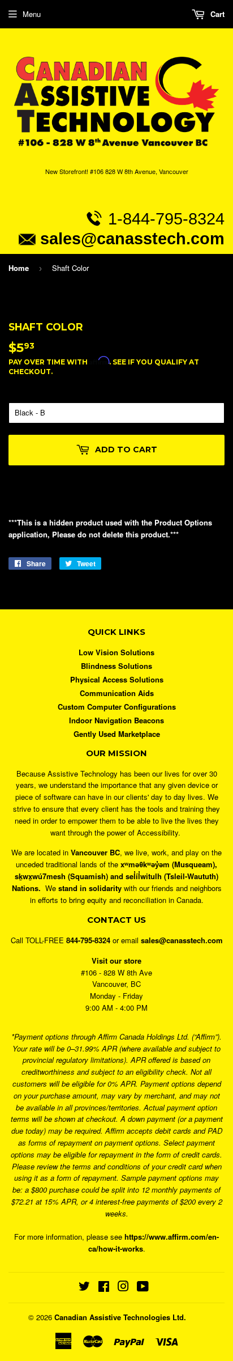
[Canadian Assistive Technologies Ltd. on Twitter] (84, 1287)
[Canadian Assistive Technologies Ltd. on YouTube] (143, 1287)
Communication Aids (117, 693)
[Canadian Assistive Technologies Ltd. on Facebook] (104, 1287)
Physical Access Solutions (116, 679)
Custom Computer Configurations (117, 706)
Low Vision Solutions (116, 652)
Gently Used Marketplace (117, 733)
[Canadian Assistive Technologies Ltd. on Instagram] (123, 1287)
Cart (216, 14)
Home (18, 267)
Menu (32, 14)
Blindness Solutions (116, 665)
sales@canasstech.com (132, 238)
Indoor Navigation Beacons (116, 720)
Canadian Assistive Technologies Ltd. (120, 1317)
